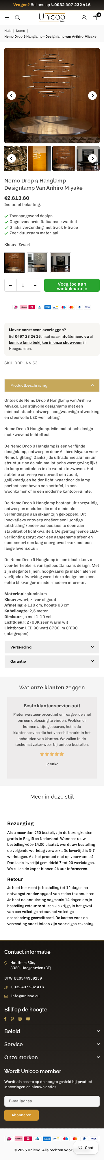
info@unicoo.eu (74, 336)
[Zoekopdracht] (17, 17)
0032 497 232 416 (27, 987)
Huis (8, 31)
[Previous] (11, 95)
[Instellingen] (84, 17)
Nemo (20, 31)
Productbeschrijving (28, 385)
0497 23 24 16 (28, 336)
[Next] (92, 95)
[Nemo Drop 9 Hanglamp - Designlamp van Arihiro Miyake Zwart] (64, 158)
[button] (94, 17)
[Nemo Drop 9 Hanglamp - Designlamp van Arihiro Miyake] (39, 158)
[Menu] (7, 17)
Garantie (18, 661)
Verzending (20, 647)
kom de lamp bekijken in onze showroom (45, 342)
